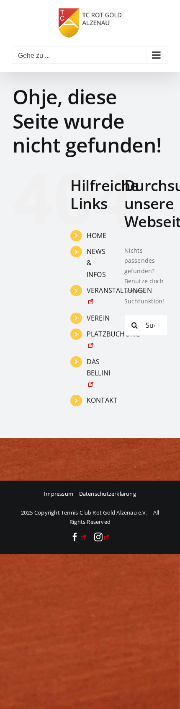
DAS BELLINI (98, 367)
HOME (97, 235)
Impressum (58, 493)
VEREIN (98, 318)
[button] (15, 694)
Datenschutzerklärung (107, 493)
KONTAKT (102, 400)
